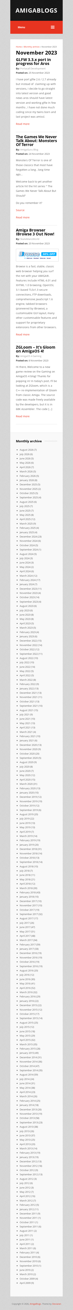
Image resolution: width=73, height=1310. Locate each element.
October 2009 (27, 1278)
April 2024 (25, 571)
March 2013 (26, 1148)
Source (20, 210)
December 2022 (28, 640)
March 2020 (26, 784)
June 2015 (25, 1031)
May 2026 (25, 462)
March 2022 (26, 679)
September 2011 (29, 1226)
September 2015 (29, 1018)
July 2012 (24, 1183)
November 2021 (28, 697)
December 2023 (28, 588)
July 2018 (24, 870)
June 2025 (25, 510)
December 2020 (28, 745)
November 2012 (28, 1166)
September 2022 (29, 653)
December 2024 (28, 536)
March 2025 (26, 523)
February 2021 (28, 736)
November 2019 (28, 801)
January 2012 (27, 1209)
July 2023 (24, 610)
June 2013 (25, 1135)
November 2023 (28, 593)
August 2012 (26, 1179)
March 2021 (26, 732)
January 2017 (27, 948)
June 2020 (25, 771)
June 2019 (25, 823)
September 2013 (29, 1122)
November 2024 (28, 540)
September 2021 (29, 705)
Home (19, 46)
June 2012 (25, 1187)
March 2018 (26, 888)
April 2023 (25, 623)
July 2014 (24, 1079)
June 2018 (25, 875)
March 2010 (26, 1274)
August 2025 (26, 502)
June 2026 (25, 458)
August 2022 (26, 658)
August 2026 (26, 449)
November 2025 (28, 489)
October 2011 (27, 1222)
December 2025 (28, 484)
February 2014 (28, 1100)
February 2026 (28, 476)
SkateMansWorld (29, 239)
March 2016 (26, 992)
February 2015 (28, 1048)
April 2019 (25, 831)
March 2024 (26, 575)
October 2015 (27, 1014)
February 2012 (28, 1204)
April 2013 (25, 1144)
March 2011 (26, 1248)
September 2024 (29, 549)
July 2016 (24, 974)
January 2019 (27, 844)
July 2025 (24, 506)
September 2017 (29, 914)
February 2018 (28, 892)
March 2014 (26, 1096)
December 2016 (28, 953)
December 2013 (28, 1109)
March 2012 (26, 1200)
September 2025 (29, 497)
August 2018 (26, 866)
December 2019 (28, 797)
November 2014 (28, 1061)
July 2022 (24, 662)
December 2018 (28, 849)
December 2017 (28, 901)
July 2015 (24, 1027)
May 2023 (25, 619)
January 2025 (27, 532)
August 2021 (26, 710)
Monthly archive (31, 46)
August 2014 (26, 1074)
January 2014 (27, 1105)
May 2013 (25, 1139)
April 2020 (25, 779)
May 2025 (25, 515)
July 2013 (24, 1131)
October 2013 (27, 1118)
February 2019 (28, 840)
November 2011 (28, 1217)
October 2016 (27, 961)
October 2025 (27, 493)
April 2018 (25, 883)
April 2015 (25, 1040)
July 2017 (24, 922)
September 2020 (29, 758)
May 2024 (25, 567)
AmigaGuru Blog (29, 149)
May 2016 (25, 983)
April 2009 (25, 1283)
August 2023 (26, 606)
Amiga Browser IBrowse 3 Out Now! (35, 232)
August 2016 (26, 970)
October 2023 (27, 597)
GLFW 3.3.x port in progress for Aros (33, 61)
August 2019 (26, 814)
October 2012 (27, 1170)
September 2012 (29, 1174)
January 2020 (27, 792)
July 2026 (24, 454)
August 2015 (26, 1022)
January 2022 (27, 688)
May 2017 (25, 931)
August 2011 (26, 1230)
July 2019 (24, 818)
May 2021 (25, 723)
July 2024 (24, 558)
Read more (23, 124)
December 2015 (28, 1005)
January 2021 (27, 740)
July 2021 (24, 714)
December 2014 (28, 1057)
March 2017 (26, 940)
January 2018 (27, 896)
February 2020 (28, 788)
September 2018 (29, 862)
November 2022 (28, 645)
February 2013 (28, 1152)
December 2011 (28, 1213)
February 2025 (28, 527)
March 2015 (26, 1044)
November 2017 (28, 905)
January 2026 (27, 480)
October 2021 (27, 701)
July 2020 (24, 766)
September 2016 (29, 966)
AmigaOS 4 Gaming (30, 356)
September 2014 (29, 1070)
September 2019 (29, 810)
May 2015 (25, 1035)
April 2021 (25, 727)
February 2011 (28, 1252)
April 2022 (25, 675)
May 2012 (25, 1191)
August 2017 (26, 918)
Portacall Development (33, 68)
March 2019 (26, 836)
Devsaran (56, 1303)
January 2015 (27, 1053)
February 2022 (28, 684)
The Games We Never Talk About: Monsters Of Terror (36, 140)
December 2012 (28, 1161)
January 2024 (27, 584)
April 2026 (25, 467)
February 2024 (28, 580)
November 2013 (28, 1113)
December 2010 (28, 1257)
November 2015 (28, 1009)
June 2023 (25, 614)
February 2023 (28, 632)
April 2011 (25, 1244)
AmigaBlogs (35, 1303)
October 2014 (27, 1066)
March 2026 (26, 471)
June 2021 (25, 718)
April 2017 (25, 935)
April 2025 (25, 519)
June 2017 (25, 927)
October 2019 (27, 805)
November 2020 (28, 749)
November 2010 (28, 1261)
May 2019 (25, 827)
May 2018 (25, 879)
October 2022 (27, 649)
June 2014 (25, 1083)
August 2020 (26, 762)
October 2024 (27, 545)
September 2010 (29, 1265)
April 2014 (25, 1092)
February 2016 (28, 996)
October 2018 (27, 857)
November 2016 (28, 957)
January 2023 (27, 636)
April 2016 (25, 988)
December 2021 (28, 692)
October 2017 (27, 909)
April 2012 (25, 1196)
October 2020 (27, 753)
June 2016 (25, 979)
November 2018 (28, 853)
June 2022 (25, 666)
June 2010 (25, 1270)
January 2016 (27, 1001)
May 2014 (25, 1087)
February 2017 (28, 944)
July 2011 (24, 1235)
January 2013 (27, 1157)
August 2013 (26, 1126)
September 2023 (29, 601)
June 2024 (25, 562)
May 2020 (25, 775)
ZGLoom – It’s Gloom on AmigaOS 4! (35, 349)
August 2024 (26, 554)
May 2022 (25, 671)
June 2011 (25, 1239)
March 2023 (26, 627)
